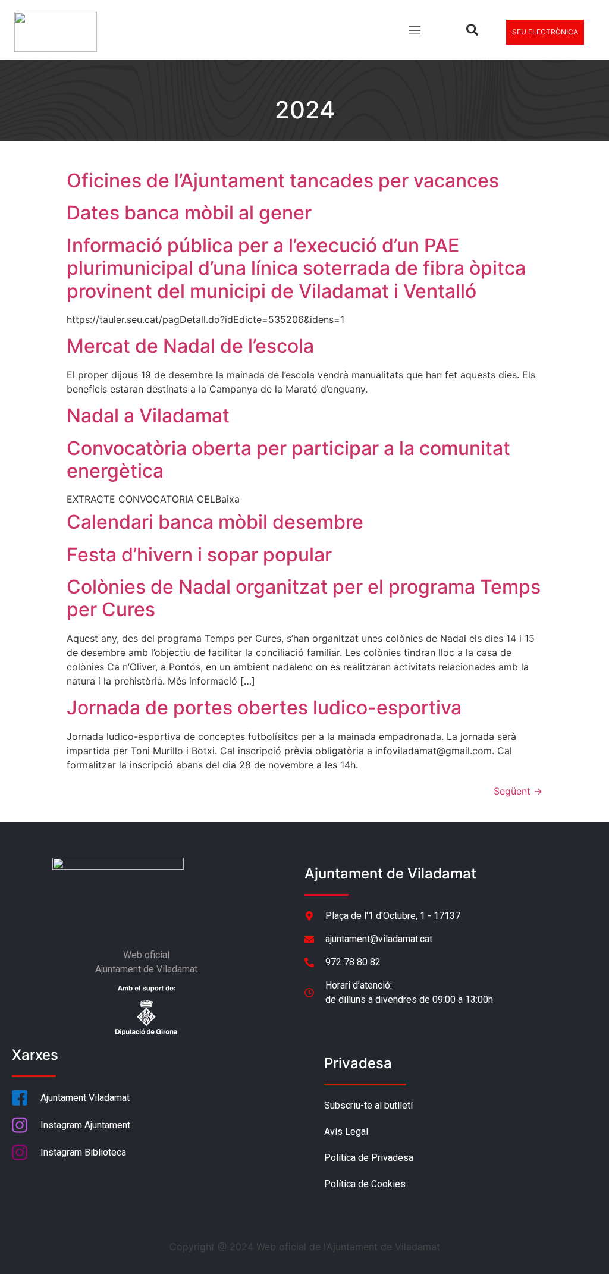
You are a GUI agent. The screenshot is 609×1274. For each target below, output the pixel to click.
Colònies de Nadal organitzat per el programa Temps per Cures (304, 598)
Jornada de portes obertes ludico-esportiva (264, 707)
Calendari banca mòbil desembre (215, 522)
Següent (518, 791)
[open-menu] (413, 31)
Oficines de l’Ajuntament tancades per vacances (283, 180)
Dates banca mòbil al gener (189, 212)
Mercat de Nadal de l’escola (190, 345)
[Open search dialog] (472, 32)
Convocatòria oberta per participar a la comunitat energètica (288, 459)
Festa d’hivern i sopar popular (199, 554)
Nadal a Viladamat (148, 415)
